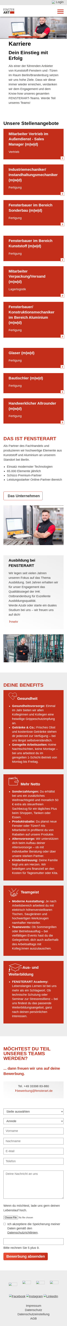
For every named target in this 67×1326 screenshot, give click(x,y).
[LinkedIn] (51, 1296)
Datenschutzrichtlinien (22, 1232)
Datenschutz (33, 1310)
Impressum (33, 1305)
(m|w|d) (15, 408)
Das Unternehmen (24, 496)
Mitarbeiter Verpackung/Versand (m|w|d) (27, 276)
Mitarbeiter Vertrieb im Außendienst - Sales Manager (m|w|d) (28, 139)
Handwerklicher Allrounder (32, 403)
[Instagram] (34, 1296)
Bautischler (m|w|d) (26, 378)
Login (60, 2)
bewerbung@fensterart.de (35, 1091)
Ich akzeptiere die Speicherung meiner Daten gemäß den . (33, 1228)
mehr (14, 621)
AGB (33, 1318)
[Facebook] (17, 1296)
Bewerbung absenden (25, 1256)
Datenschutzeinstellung (33, 1314)
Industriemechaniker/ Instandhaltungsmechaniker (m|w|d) (33, 174)
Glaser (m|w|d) (21, 353)
